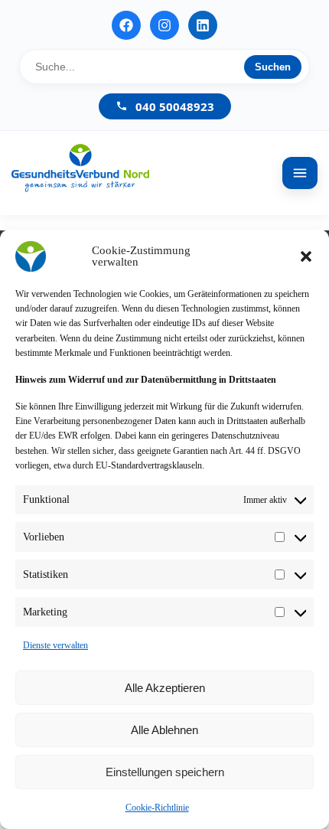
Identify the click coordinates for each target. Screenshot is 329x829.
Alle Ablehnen (164, 729)
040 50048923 (174, 106)
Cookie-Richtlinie (157, 807)
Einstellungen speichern (165, 771)
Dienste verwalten (55, 645)
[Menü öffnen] (300, 173)
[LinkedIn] (202, 25)
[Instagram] (164, 25)
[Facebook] (126, 25)
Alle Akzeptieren (165, 687)
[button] (306, 256)
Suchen (273, 67)
